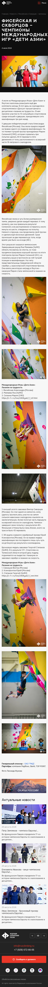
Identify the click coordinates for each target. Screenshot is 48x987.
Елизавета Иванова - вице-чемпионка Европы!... (21, 871)
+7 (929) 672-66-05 (24, 949)
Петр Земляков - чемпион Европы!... (20, 831)
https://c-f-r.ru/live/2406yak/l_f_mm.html (20, 576)
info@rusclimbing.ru (24, 946)
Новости (13, 14)
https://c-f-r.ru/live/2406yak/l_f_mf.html (19, 398)
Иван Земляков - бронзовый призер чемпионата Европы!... (20, 912)
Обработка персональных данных (14, 979)
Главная (5, 14)
